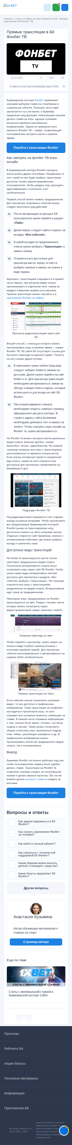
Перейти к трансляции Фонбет (36, 147)
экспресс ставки (35, 779)
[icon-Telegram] (28, 1018)
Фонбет (39, 100)
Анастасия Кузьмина (32, 917)
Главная (8, 18)
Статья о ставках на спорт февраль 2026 (35, 18)
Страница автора (36, 941)
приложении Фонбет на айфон (25, 297)
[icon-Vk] (19, 1018)
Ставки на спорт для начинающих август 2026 (34, 86)
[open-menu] (64, 7)
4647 (51, 78)
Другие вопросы (36, 888)
